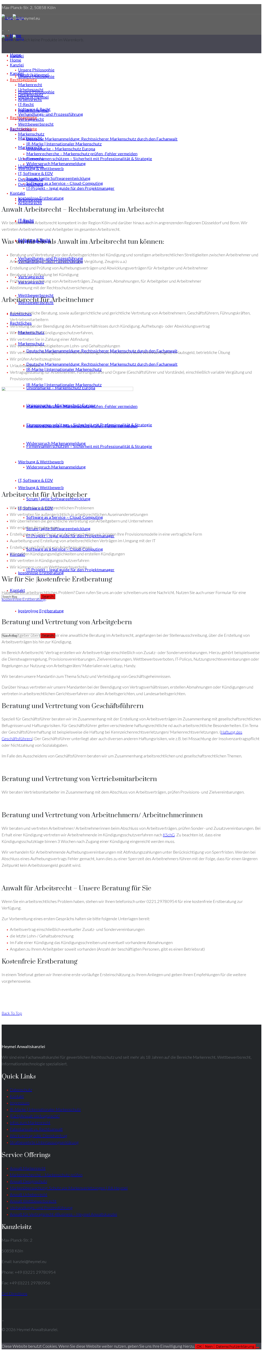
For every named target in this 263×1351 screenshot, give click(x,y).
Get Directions (14, 1293)
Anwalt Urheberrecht (28, 1194)
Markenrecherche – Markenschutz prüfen (46, 1174)
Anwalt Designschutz (28, 1181)
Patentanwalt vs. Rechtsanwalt (36, 1129)
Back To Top (12, 1013)
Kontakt (17, 1096)
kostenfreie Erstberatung (24, 598)
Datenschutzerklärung (235, 1347)
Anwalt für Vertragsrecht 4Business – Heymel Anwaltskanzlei (63, 1214)
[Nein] (257, 1347)
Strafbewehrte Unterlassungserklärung (44, 1142)
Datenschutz (21, 1089)
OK (199, 1347)
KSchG (169, 834)
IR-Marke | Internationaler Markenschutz (45, 1109)
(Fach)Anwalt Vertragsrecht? (35, 1115)
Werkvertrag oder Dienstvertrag (38, 1135)
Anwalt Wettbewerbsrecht (33, 1200)
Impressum (19, 1102)
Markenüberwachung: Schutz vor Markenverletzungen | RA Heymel (69, 1187)
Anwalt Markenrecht (28, 1168)
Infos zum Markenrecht (30, 1122)
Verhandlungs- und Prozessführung (41, 1207)
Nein (209, 1347)
